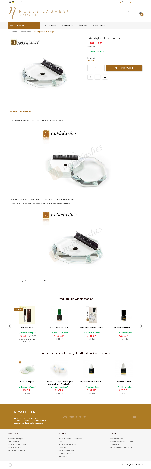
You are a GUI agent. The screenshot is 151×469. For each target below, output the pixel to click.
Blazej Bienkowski (117, 439)
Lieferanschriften (14, 441)
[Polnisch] (10, 2)
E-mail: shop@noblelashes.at (121, 447)
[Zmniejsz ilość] (89, 68)
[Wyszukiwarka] (126, 13)
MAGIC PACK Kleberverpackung (91, 327)
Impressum (63, 456)
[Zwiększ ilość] (102, 68)
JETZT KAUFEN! (126, 68)
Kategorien (19, 25)
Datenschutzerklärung (67, 444)
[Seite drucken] (105, 77)
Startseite (50, 25)
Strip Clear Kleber (27, 327)
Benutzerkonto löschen (17, 450)
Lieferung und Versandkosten (70, 439)
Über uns (83, 25)
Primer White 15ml (124, 382)
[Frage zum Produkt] (97, 77)
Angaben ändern (14, 447)
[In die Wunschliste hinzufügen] (90, 77)
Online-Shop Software (129, 465)
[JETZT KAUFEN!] (38, 314)
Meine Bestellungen (15, 439)
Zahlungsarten (65, 453)
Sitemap (62, 447)
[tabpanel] (75, 203)
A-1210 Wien (115, 444)
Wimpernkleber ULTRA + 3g (124, 327)
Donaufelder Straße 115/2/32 (121, 441)
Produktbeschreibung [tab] (20, 112)
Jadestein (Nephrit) (27, 382)
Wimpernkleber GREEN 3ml (59, 327)
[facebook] (10, 465)
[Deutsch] (13, 2)
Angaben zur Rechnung (17, 444)
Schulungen (99, 25)
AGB (61, 441)
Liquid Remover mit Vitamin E (91, 382)
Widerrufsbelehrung (66, 450)
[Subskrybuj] (134, 417)
